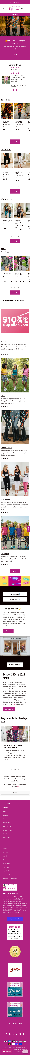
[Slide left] (11, 137)
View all (15, 142)
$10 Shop (4, 341)
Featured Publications (8, 875)
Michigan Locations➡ (15, 665)
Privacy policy (16, 1049)
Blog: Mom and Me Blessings (10, 878)
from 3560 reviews (15, 69)
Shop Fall (15, 54)
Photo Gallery (6, 863)
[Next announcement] (27, 2)
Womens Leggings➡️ (15, 594)
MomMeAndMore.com (8, 702)
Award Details (9, 709)
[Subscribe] (23, 1028)
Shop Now (3, 355)
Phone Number (6, 822)
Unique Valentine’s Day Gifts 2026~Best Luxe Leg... (13, 746)
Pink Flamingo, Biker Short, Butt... (7, 274)
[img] (15, 67)
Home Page (5, 807)
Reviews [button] (28, 529)
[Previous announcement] (3, 2)
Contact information (19, 1051)
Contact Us (5, 815)
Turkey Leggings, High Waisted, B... (19, 122)
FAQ (4, 841)
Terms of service (23, 1049)
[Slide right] (18, 137)
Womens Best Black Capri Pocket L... (7, 171)
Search (4, 811)
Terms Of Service (7, 834)
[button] (3, 8)
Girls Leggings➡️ (15, 599)
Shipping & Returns (8, 830)
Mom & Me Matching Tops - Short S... (7, 221)
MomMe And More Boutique (14, 1047)
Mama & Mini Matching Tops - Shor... (18, 222)
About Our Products (8, 871)
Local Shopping (6, 867)
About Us (5, 856)
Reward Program (7, 826)
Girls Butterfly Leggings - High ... (19, 274)
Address (5, 819)
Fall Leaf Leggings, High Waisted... (7, 122)
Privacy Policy (6, 837)
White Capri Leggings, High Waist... (18, 172)
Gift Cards (5, 852)
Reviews (5, 860)
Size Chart (5, 848)
